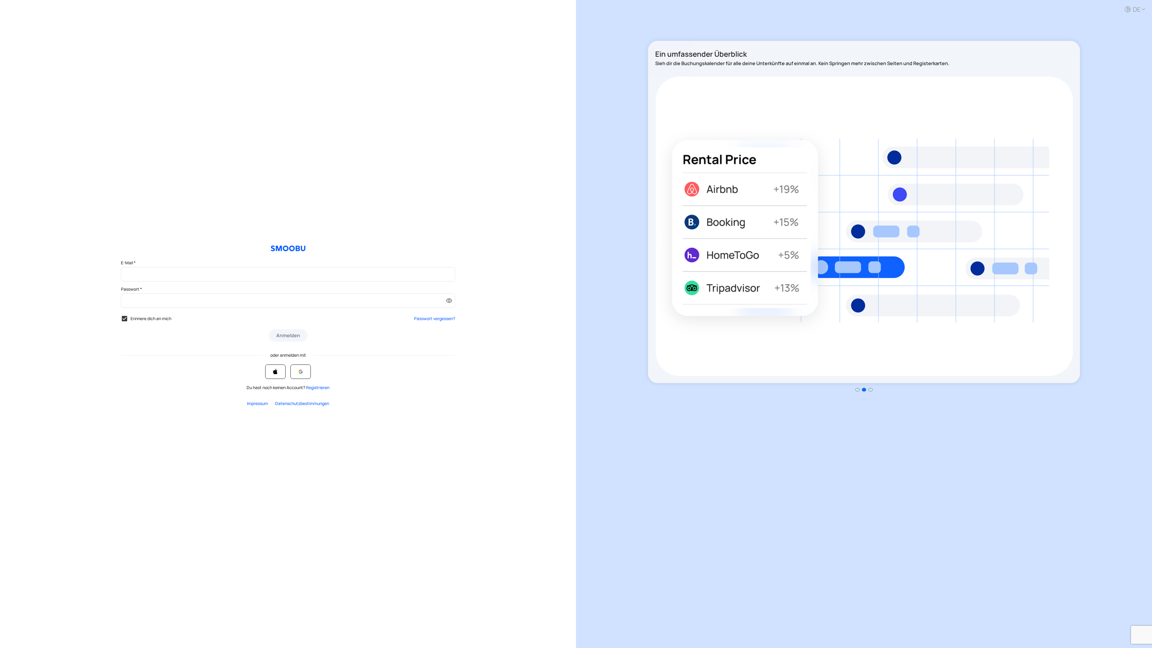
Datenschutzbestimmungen (302, 403)
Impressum (257, 403)
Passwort (131, 289)
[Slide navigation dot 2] (870, 390)
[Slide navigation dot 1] (864, 390)
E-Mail (128, 263)
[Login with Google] (300, 371)
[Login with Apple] (275, 371)
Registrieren (317, 387)
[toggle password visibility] (449, 301)
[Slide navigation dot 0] (857, 390)
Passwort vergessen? (434, 318)
